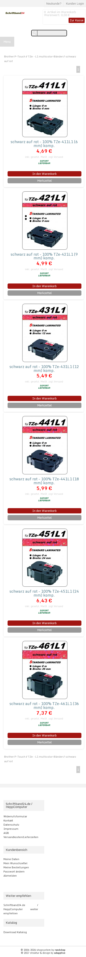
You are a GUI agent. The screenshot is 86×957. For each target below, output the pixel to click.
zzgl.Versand (55, 157)
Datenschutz (11, 825)
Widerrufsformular (15, 816)
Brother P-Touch (14, 56)
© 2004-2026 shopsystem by (43, 950)
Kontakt (8, 820)
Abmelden (10, 876)
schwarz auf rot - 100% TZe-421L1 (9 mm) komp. (44, 256)
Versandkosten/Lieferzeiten (20, 837)
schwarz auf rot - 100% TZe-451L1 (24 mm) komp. (44, 593)
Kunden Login (75, 3)
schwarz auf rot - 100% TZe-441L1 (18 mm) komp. (44, 481)
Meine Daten (11, 859)
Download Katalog (15, 932)
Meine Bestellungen (16, 867)
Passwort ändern (14, 871)
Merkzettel (44, 180)
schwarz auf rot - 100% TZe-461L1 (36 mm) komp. (44, 705)
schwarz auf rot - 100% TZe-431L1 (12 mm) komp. (44, 368)
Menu (7, 41)
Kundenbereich (16, 849)
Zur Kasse (76, 20)
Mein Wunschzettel (15, 863)
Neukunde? (53, 3)
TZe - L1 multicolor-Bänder (45, 56)
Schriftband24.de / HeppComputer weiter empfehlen (20, 909)
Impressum (10, 829)
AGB (6, 833)
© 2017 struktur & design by (43, 953)
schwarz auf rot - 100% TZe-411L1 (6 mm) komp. (44, 144)
